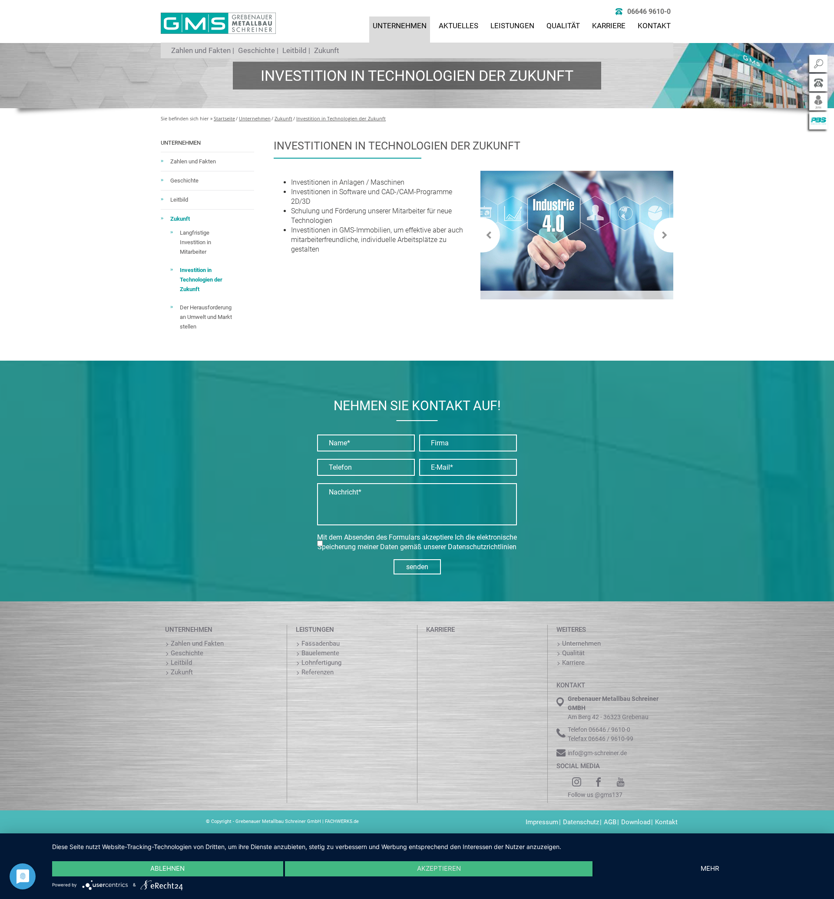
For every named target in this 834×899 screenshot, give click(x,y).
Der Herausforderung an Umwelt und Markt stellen (206, 317)
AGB (610, 822)
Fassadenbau (320, 643)
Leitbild (294, 50)
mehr (710, 868)
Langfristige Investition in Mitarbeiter (195, 242)
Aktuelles (458, 25)
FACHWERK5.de (342, 821)
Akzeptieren (439, 868)
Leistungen (512, 25)
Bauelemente (320, 653)
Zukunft (326, 50)
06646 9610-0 (649, 11)
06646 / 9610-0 (609, 729)
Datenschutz (581, 822)
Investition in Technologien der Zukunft (341, 118)
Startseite (224, 118)
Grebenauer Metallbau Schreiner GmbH (278, 821)
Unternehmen (400, 25)
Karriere (609, 25)
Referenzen (317, 672)
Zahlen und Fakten (201, 50)
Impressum (542, 822)
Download (635, 822)
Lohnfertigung (321, 663)
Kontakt (654, 25)
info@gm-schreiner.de (597, 753)
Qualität (563, 25)
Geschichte (256, 50)
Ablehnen (167, 868)
